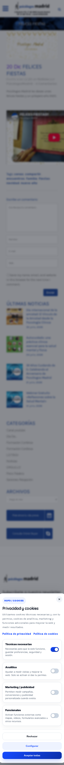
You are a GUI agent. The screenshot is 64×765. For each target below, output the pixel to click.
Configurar (32, 746)
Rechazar (32, 736)
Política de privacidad (16, 633)
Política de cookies (45, 633)
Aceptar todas (32, 755)
